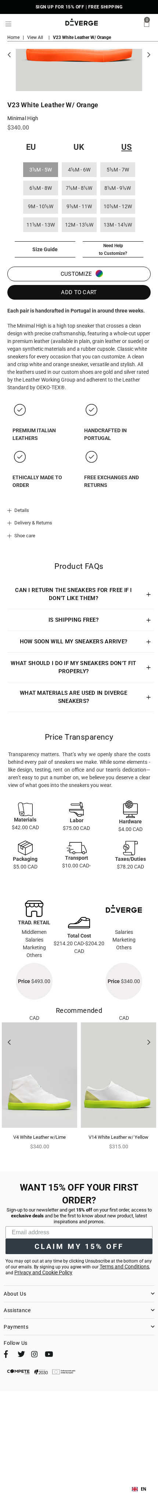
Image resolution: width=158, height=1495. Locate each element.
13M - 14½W (118, 225)
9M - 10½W (40, 206)
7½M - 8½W (79, 188)
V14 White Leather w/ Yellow (118, 1137)
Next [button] (148, 55)
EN (143, 1489)
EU (31, 147)
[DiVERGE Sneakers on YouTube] (48, 1355)
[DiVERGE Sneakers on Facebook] (7, 1355)
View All (35, 37)
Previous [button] (9, 55)
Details (21, 510)
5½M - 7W (118, 170)
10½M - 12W (118, 206)
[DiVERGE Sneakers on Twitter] (21, 1355)
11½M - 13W (40, 225)
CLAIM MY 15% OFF (79, 1246)
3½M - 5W (40, 170)
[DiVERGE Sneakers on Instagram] (34, 1355)
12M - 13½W (79, 225)
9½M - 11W (79, 206)
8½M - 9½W (117, 188)
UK (78, 147)
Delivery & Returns (32, 523)
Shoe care (24, 535)
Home (13, 37)
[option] (39, 1089)
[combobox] (139, 1489)
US (126, 147)
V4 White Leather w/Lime (39, 1137)
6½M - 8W (40, 188)
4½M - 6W (79, 170)
